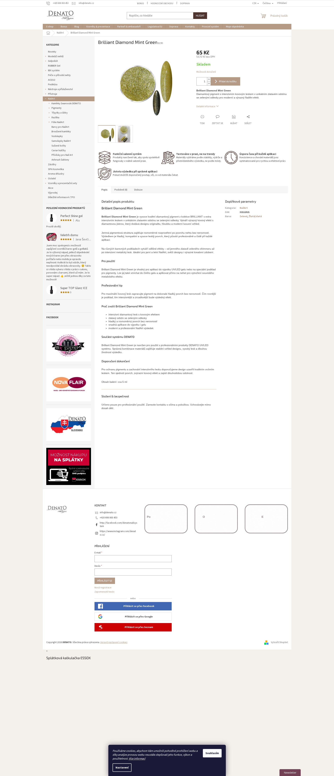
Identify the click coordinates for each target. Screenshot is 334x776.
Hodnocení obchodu (162, 3)
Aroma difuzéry (56, 174)
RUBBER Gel (54, 66)
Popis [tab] (104, 190)
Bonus (140, 3)
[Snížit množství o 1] (209, 83)
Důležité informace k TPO (61, 197)
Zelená (243, 216)
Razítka (55, 117)
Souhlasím (212, 753)
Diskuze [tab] (138, 190)
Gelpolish (53, 61)
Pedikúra (52, 84)
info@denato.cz (108, 512)
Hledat (200, 15)
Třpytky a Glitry (60, 113)
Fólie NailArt (58, 122)
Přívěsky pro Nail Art (62, 155)
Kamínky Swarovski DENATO (66, 103)
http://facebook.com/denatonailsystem (118, 524)
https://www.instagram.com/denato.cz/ (118, 533)
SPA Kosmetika (56, 169)
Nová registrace (103, 587)
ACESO (51, 80)
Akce (50, 188)
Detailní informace (205, 106)
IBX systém (54, 70)
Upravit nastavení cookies (113, 642)
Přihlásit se (104, 580)
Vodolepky (57, 136)
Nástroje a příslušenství (60, 89)
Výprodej (53, 193)
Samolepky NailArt (61, 141)
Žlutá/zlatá (255, 216)
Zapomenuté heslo (104, 592)
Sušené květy (59, 146)
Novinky (52, 51)
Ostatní (52, 178)
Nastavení (122, 768)
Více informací (137, 759)
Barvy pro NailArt (60, 127)
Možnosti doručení (206, 72)
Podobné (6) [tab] (120, 190)
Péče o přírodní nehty (59, 75)
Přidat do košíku (228, 81)
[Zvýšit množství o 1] (209, 79)
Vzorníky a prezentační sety (62, 183)
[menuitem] (50, 26)
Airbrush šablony (60, 160)
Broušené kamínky (61, 131)
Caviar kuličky (59, 150)
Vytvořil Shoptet (279, 642)
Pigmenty (57, 108)
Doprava (185, 3)
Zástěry (52, 164)
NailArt (51, 99)
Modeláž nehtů (55, 56)
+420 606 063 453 (108, 517)
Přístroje (52, 94)
